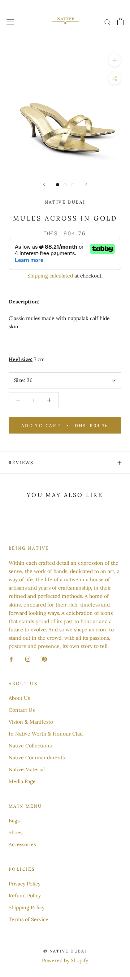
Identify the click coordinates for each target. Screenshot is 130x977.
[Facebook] (11, 658)
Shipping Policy (26, 907)
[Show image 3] (72, 184)
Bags (14, 820)
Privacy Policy (24, 883)
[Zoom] (114, 60)
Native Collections (30, 745)
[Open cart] (120, 21)
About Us (19, 698)
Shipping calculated (50, 275)
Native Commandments (37, 757)
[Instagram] (27, 658)
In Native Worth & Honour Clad (46, 733)
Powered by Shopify (65, 960)
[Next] (86, 184)
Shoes (15, 832)
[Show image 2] (65, 184)
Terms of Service (28, 919)
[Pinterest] (44, 658)
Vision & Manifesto (31, 722)
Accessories (22, 844)
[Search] (107, 22)
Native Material (27, 769)
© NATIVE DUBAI (65, 951)
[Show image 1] (57, 184)
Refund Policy (25, 895)
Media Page (22, 781)
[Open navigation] (10, 22)
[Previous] (44, 184)
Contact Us (22, 710)
